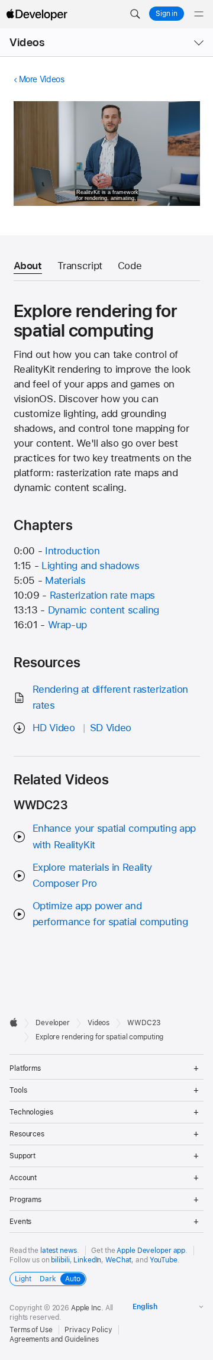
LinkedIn (87, 1260)
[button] (135, 14)
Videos (26, 42)
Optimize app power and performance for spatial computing (110, 914)
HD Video (54, 728)
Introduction (72, 551)
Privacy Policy (88, 1330)
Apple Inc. (87, 1308)
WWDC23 (143, 1023)
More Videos (41, 79)
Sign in (167, 13)
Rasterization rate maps (102, 595)
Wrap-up (67, 625)
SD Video (110, 728)
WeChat (118, 1260)
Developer (53, 1023)
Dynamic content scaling (103, 610)
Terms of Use (31, 1330)
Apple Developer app (151, 1250)
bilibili (60, 1260)
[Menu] (199, 14)
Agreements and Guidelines (54, 1339)
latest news (58, 1250)
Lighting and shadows (90, 565)
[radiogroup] (47, 1279)
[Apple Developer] (36, 14)
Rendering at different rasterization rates (111, 697)
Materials (65, 580)
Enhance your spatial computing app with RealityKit (114, 836)
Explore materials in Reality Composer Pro (93, 875)
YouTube (164, 1260)
